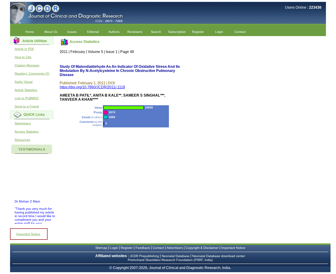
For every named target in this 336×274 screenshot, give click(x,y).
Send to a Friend (27, 106)
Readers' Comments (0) (32, 73)
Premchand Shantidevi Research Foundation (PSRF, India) (170, 260)
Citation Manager (27, 65)
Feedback (143, 248)
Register (127, 248)
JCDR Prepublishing (144, 256)
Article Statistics (26, 90)
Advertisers (23, 123)
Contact (240, 32)
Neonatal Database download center (218, 256)
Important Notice (28, 234)
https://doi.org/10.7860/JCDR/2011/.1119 (92, 87)
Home (29, 32)
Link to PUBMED (27, 98)
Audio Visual (23, 82)
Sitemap (101, 248)
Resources (22, 140)
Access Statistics (27, 131)
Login (219, 32)
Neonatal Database (176, 256)
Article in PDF (24, 49)
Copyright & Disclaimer (202, 248)
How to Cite (23, 57)
